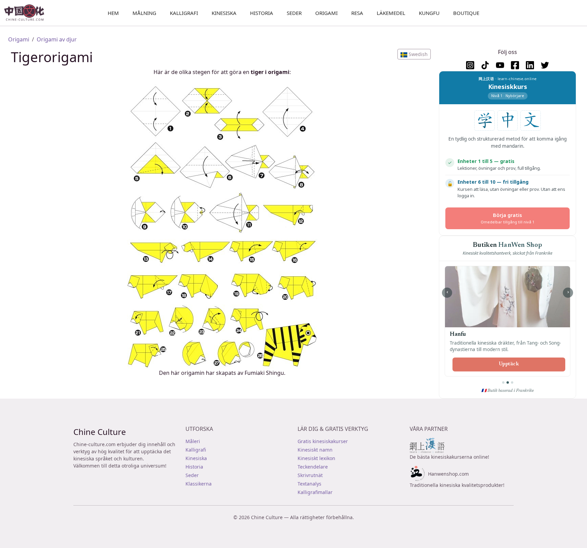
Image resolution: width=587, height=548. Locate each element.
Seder (294, 13)
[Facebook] (515, 65)
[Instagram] (470, 65)
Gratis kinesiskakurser (323, 441)
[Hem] (27, 12)
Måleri (192, 441)
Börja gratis (507, 218)
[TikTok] (485, 65)
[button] (414, 54)
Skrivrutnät (310, 475)
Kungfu (429, 13)
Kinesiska (224, 13)
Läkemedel (391, 13)
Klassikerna (198, 483)
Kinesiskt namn (315, 449)
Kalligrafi (184, 13)
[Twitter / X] (545, 65)
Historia (261, 13)
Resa (357, 13)
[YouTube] (500, 65)
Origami (326, 13)
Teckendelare (313, 466)
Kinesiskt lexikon (316, 458)
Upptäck (509, 364)
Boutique (466, 13)
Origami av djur (57, 39)
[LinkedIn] (530, 65)
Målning (144, 13)
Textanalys (309, 483)
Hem (113, 13)
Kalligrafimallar (315, 492)
